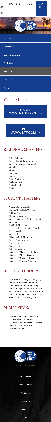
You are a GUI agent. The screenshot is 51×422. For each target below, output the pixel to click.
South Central (15, 185)
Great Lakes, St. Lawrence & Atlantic (25, 161)
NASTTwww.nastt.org (23, 111)
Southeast (13, 188)
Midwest (12, 170)
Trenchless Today (16, 328)
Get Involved (9, 47)
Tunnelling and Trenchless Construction (26, 322)
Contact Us (8, 80)
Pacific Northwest (16, 179)
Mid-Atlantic (14, 167)
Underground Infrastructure (20, 325)
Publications (8, 63)
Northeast (13, 173)
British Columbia (16, 158)
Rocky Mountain (16, 182)
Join (5, 88)
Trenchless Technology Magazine (23, 316)
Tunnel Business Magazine (21, 319)
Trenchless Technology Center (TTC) (25, 279)
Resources (8, 71)
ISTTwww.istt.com (23, 130)
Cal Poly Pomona (16, 213)
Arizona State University (19, 207)
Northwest (13, 176)
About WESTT (9, 38)
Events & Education (12, 55)
